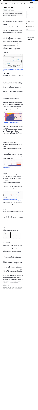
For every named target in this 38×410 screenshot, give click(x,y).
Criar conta (33, 0)
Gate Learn (2, 3)
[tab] (6, 3)
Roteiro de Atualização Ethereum (30, 11)
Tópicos (21, 3)
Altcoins (7, 9)
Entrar (31, 0)
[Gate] (2, 0)
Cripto (5, 9)
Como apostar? (28, 14)
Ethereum (9, 9)
